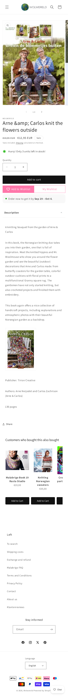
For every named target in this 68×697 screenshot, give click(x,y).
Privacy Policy (14, 583)
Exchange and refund (19, 559)
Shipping (19, 143)
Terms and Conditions (19, 575)
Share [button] (9, 424)
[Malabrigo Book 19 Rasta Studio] (17, 460)
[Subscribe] (51, 629)
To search (12, 543)
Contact (11, 591)
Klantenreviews (15, 607)
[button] (7, 7)
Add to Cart (17, 500)
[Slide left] (26, 112)
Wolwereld (28, 690)
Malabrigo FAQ (15, 567)
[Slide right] (42, 112)
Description (11, 212)
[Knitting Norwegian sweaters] (43, 460)
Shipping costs (15, 551)
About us (12, 599)
